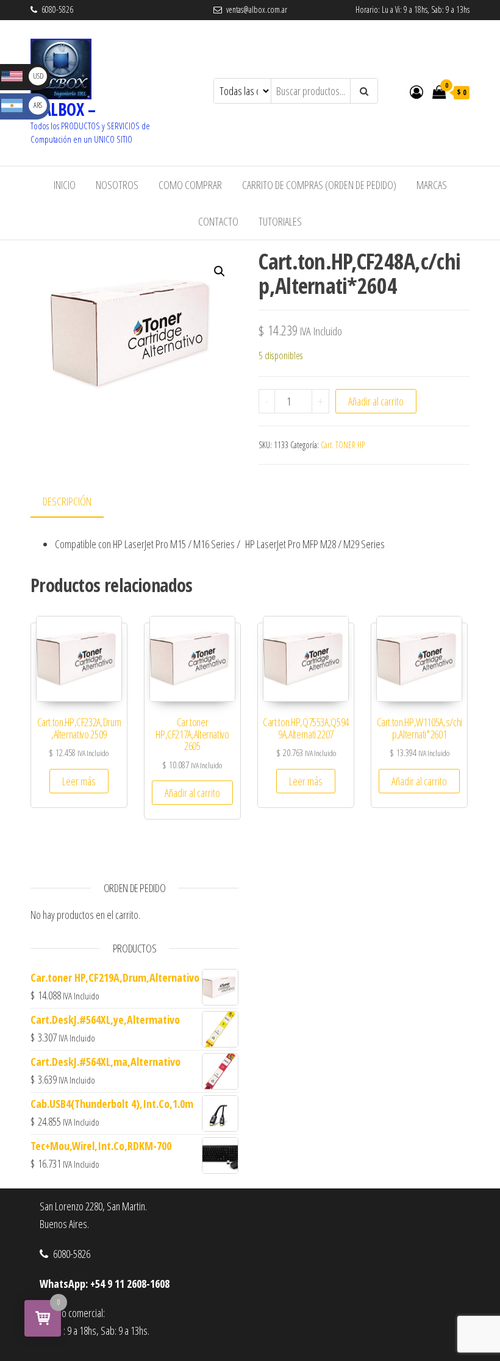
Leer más (79, 781)
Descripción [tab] (67, 501)
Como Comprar (190, 184)
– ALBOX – (62, 109)
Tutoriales (280, 221)
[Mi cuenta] (416, 91)
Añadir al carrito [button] (192, 792)
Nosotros (117, 184)
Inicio (65, 184)
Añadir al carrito (376, 401)
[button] (219, 271)
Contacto (218, 221)
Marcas (431, 184)
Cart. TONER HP (343, 445)
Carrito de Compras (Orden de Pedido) (319, 184)
